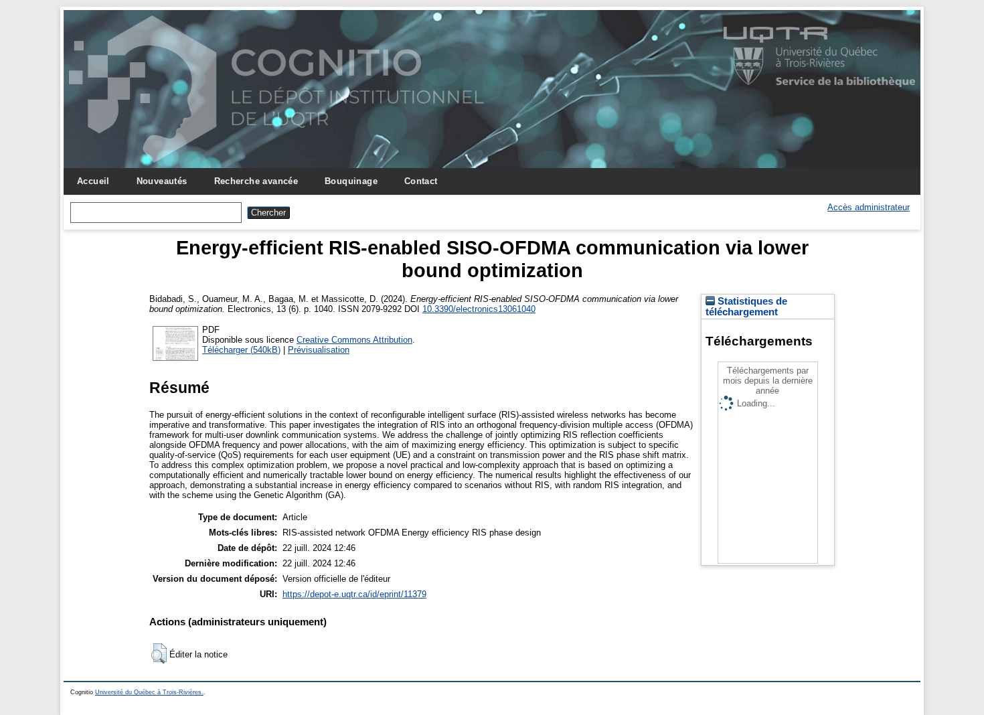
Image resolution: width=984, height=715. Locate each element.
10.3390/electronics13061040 (479, 309)
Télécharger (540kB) (241, 350)
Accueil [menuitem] (93, 181)
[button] (159, 653)
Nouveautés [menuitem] (162, 181)
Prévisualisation (318, 350)
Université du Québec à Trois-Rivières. (149, 692)
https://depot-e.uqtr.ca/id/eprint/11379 (354, 594)
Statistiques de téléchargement (746, 306)
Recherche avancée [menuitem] (256, 181)
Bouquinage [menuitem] (351, 181)
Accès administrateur (868, 207)
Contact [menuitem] (421, 181)
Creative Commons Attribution (354, 340)
